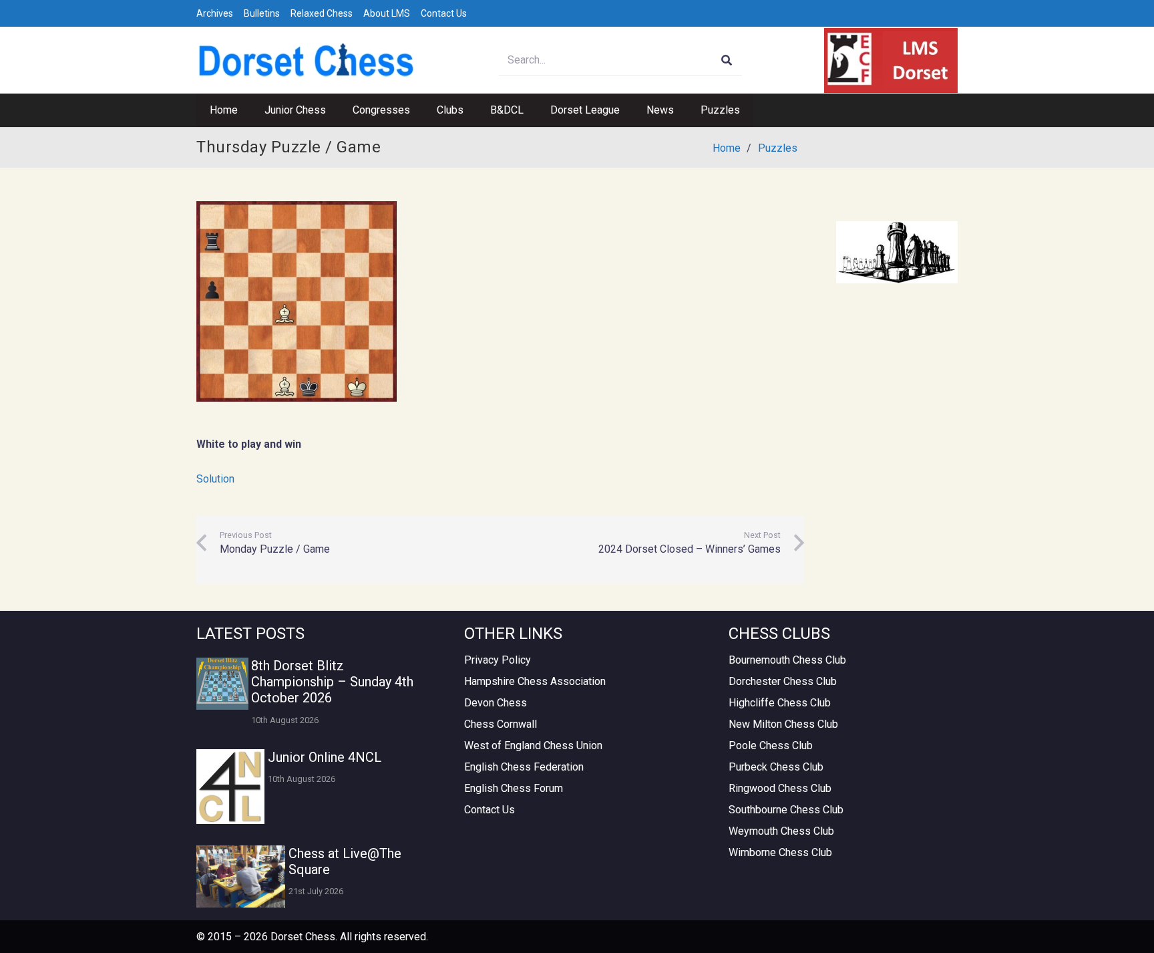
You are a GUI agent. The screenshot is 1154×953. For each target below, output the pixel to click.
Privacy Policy (497, 660)
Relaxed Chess (322, 13)
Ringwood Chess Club (780, 788)
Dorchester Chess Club (783, 681)
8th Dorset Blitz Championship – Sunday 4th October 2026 (332, 682)
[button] (332, 110)
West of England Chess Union (533, 745)
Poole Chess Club (771, 745)
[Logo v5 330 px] (306, 60)
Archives (214, 13)
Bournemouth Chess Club (787, 660)
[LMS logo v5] (891, 60)
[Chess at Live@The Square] (240, 876)
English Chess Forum (513, 788)
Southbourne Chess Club (786, 809)
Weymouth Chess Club (781, 831)
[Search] (727, 60)
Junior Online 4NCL (324, 757)
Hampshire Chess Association (535, 681)
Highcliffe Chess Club (780, 702)
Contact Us (444, 13)
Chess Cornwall (500, 724)
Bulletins (262, 13)
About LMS (386, 13)
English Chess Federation (524, 767)
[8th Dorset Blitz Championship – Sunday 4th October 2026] (222, 684)
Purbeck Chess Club (776, 767)
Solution (215, 478)
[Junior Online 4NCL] (230, 786)
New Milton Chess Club (783, 724)
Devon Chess (495, 702)
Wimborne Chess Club (780, 852)
